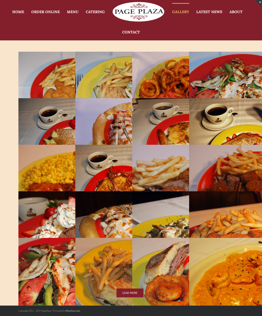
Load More (130, 275)
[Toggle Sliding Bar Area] (258, 3)
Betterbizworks (73, 293)
